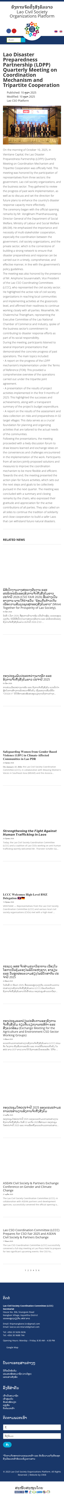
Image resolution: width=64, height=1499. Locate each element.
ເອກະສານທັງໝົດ (10, 1376)
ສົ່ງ (7, 1444)
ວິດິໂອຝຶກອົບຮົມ (10, 1370)
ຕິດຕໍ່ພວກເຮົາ (9, 1408)
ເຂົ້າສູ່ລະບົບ (8, 1398)
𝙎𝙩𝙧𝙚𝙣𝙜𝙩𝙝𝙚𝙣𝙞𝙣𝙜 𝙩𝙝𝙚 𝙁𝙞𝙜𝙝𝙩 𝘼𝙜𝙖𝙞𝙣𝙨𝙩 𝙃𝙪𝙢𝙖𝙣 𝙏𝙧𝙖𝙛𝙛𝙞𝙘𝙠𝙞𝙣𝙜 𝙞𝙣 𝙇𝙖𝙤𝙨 (30, 833)
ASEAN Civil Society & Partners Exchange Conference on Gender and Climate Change (31, 1186)
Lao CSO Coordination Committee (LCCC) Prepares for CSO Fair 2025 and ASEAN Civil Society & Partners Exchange (31, 1233)
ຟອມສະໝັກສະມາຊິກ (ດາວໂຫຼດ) (17, 1373)
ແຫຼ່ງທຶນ (6, 1405)
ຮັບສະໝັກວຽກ (9, 1402)
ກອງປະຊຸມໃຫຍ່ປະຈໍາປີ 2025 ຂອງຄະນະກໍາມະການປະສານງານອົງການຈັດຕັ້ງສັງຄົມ (32, 1109)
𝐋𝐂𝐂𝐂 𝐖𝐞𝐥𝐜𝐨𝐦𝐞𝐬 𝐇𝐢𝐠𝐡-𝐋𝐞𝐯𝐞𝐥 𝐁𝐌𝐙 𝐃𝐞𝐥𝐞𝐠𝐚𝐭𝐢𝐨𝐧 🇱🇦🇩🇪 (25, 896)
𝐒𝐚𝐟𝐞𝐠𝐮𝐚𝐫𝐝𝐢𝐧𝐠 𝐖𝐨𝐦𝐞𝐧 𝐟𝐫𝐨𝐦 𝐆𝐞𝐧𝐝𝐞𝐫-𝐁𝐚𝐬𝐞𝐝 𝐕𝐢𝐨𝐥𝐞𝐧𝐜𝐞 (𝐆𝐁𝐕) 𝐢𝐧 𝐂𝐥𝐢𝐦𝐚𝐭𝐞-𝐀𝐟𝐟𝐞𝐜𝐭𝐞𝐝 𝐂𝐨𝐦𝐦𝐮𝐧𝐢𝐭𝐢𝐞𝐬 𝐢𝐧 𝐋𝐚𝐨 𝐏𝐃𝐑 (30, 755)
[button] (60, 40)
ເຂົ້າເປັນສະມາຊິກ (10, 1395)
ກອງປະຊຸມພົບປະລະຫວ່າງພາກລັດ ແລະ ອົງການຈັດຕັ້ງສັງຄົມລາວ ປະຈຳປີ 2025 (27, 677)
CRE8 (43, 1474)
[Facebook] (8, 31)
